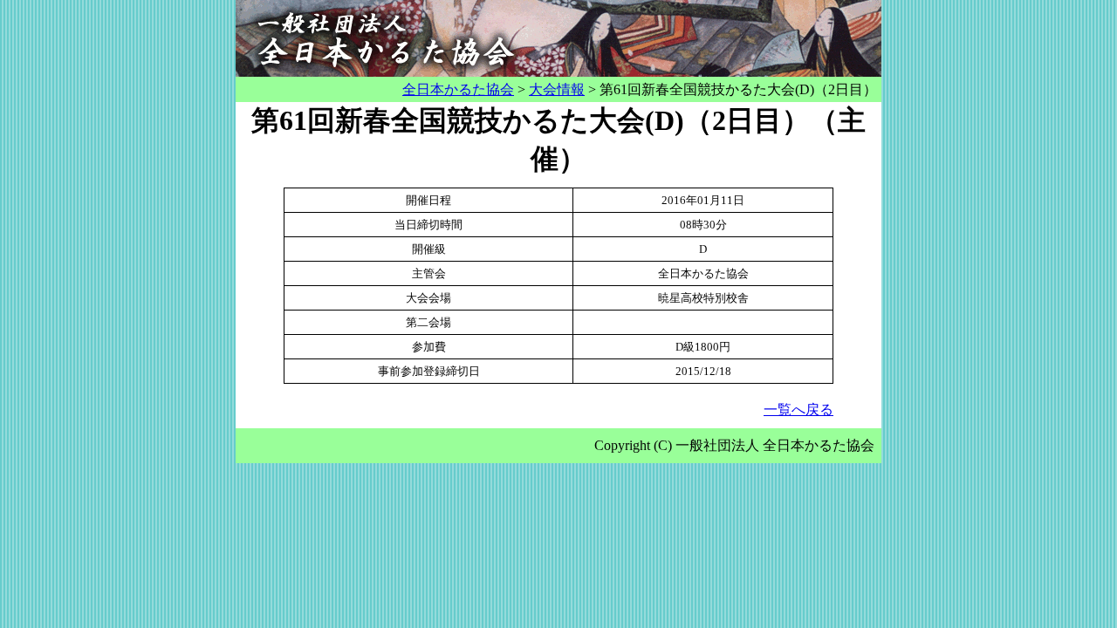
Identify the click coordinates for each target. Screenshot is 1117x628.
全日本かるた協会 (458, 89)
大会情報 (557, 89)
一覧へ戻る (798, 409)
